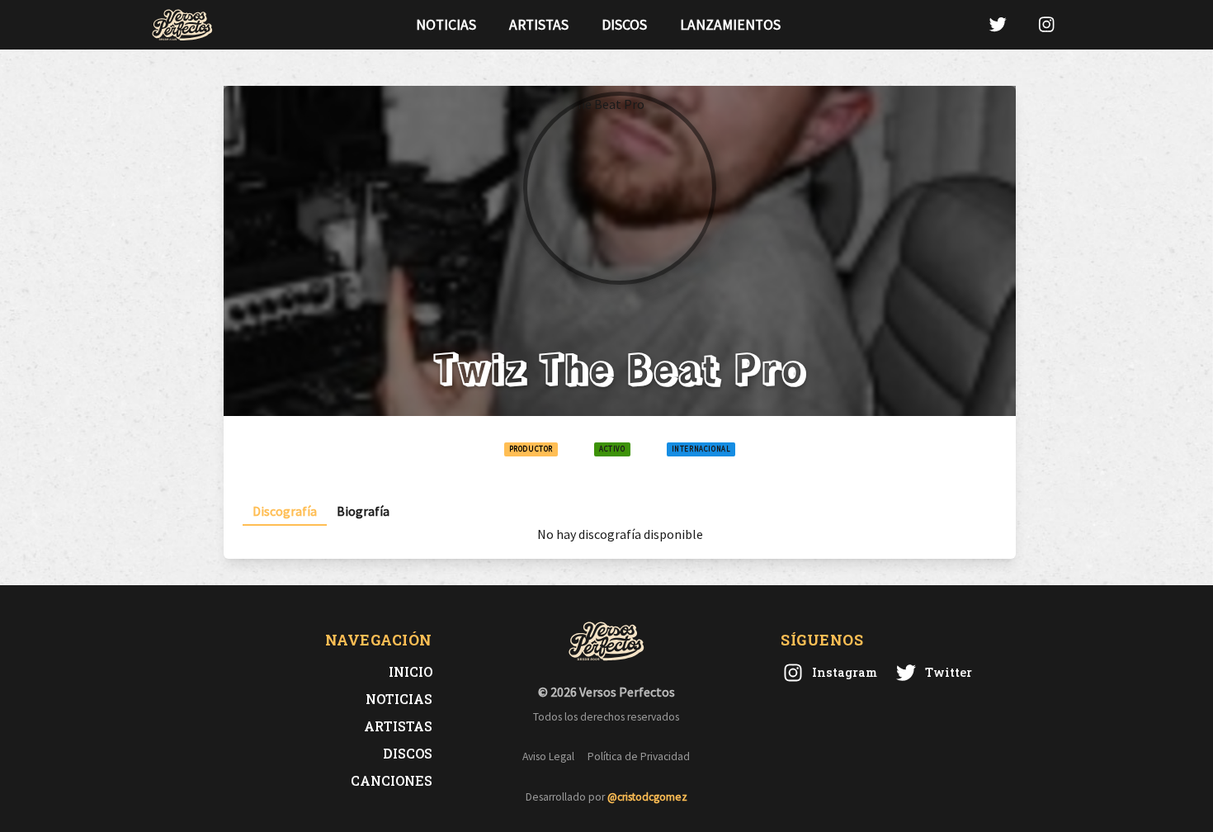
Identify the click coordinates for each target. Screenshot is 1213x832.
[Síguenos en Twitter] (997, 24)
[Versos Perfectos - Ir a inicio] (182, 25)
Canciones (391, 780)
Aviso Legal (548, 756)
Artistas (539, 25)
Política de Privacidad (639, 756)
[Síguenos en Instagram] (1046, 24)
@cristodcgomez (647, 797)
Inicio (410, 671)
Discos (624, 25)
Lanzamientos (730, 25)
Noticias (446, 25)
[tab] (285, 511)
